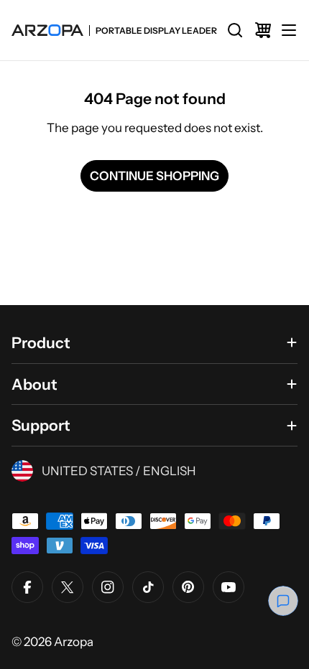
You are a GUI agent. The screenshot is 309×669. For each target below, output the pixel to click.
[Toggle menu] (289, 30)
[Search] (235, 30)
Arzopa (73, 642)
